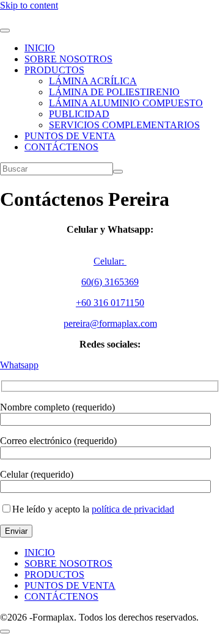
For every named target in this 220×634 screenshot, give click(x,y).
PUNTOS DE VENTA (70, 136)
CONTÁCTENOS (61, 147)
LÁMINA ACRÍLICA (93, 81)
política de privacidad (133, 509)
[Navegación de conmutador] (5, 30)
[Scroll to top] (5, 631)
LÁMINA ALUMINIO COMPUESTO (126, 103)
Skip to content (29, 5)
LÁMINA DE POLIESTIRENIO (114, 92)
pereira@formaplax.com (110, 323)
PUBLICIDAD (79, 114)
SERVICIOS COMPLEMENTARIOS (124, 125)
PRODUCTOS (54, 70)
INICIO (39, 48)
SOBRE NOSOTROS (68, 59)
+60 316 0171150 (110, 302)
